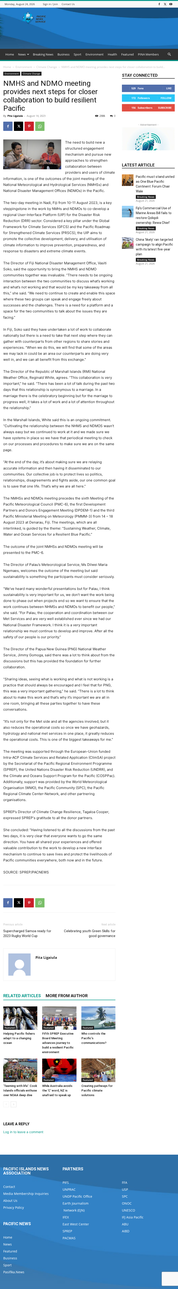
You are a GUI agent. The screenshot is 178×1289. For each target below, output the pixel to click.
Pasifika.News (13, 1272)
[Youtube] (170, 4)
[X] (165, 4)
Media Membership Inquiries (26, 1193)
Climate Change (46, 67)
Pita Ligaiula (15, 115)
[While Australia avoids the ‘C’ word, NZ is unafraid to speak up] (59, 1070)
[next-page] (13, 1104)
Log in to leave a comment (23, 1132)
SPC (125, 1196)
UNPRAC (69, 1189)
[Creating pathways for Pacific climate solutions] (98, 1070)
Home (9, 54)
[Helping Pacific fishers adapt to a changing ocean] (20, 1018)
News (22, 54)
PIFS (66, 1182)
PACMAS (69, 1238)
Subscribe (165, 107)
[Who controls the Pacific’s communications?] (98, 1018)
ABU (125, 1224)
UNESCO (128, 1210)
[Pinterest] (29, 126)
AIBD (125, 1231)
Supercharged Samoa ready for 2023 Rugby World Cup (27, 933)
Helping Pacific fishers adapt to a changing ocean (19, 1038)
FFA (124, 1182)
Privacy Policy (13, 1207)
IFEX (66, 1217)
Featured (127, 54)
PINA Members (148, 54)
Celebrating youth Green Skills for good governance (89, 933)
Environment (95, 54)
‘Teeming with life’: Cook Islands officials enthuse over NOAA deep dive (20, 1090)
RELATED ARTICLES (22, 995)
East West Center (76, 1224)
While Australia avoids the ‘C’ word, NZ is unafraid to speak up (57, 1090)
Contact (9, 1186)
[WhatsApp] (39, 126)
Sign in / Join (50, 4)
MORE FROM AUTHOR (67, 995)
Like (169, 88)
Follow (166, 98)
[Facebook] (159, 4)
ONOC (127, 1203)
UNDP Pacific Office (77, 1196)
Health (112, 54)
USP (125, 1189)
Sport (77, 54)
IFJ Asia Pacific (132, 1217)
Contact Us (68, 4)
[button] (169, 54)
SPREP (67, 1231)
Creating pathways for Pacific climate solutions (97, 1090)
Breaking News (43, 54)
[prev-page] (6, 1104)
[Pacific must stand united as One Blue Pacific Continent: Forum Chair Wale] (128, 180)
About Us (10, 1200)
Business (63, 54)
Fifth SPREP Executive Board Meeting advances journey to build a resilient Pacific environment (58, 1043)
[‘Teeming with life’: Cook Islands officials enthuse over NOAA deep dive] (20, 1070)
